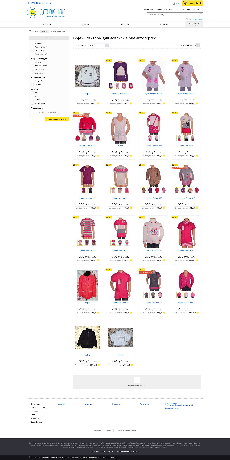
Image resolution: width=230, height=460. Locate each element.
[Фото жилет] (120, 128)
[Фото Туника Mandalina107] (186, 76)
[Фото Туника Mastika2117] (153, 280)
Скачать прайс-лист (102, 430)
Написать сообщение (127, 430)
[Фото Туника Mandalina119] (153, 76)
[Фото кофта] (87, 76)
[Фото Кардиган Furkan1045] (186, 176)
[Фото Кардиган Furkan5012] (187, 280)
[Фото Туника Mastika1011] (87, 176)
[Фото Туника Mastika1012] (186, 123)
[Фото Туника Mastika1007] (153, 123)
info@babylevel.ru (172, 408)
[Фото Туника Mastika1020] (186, 233)
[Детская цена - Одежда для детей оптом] (46, 8)
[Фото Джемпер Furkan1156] (120, 71)
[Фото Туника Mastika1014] (87, 228)
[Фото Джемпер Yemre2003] (87, 123)
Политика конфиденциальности (127, 452)
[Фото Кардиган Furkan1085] (153, 176)
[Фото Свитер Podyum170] (153, 233)
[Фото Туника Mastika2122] (120, 176)
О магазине (95, 452)
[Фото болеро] (120, 337)
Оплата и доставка (107, 452)
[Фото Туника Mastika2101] (120, 285)
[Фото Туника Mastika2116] (120, 228)
